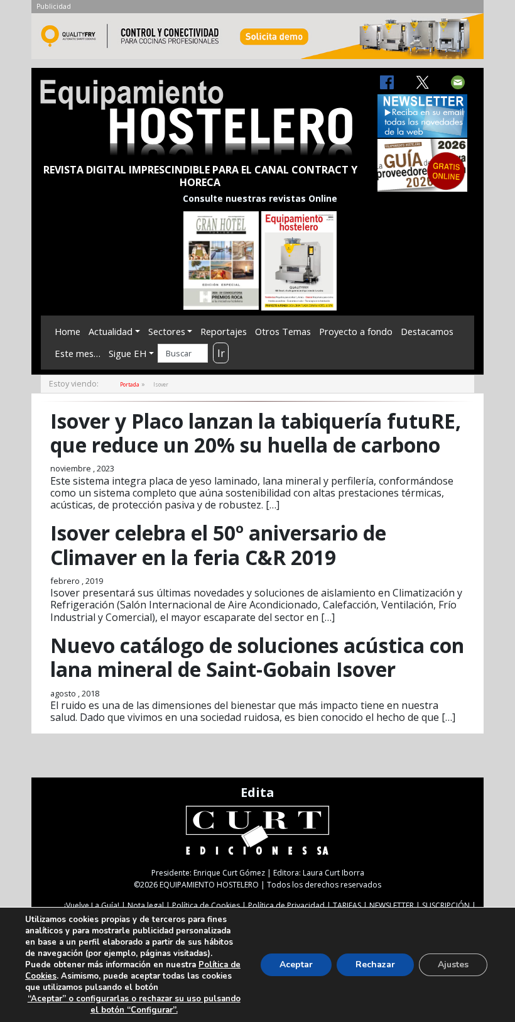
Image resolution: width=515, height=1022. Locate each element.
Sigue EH (127, 353)
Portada (129, 384)
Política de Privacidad (286, 905)
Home (67, 331)
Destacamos (427, 331)
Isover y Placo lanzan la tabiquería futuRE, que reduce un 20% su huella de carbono (255, 432)
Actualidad (111, 331)
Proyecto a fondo (356, 331)
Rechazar (375, 964)
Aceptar (296, 964)
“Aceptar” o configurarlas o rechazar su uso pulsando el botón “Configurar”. (134, 1004)
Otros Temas (283, 331)
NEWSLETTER (391, 905)
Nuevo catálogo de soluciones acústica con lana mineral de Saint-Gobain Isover (257, 657)
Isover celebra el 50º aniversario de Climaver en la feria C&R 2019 (218, 544)
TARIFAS (347, 905)
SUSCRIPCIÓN (446, 905)
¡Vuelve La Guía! (91, 905)
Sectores (166, 331)
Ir (221, 353)
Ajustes (453, 964)
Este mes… (77, 353)
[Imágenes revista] (257, 40)
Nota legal (145, 905)
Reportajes (223, 331)
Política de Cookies (206, 905)
